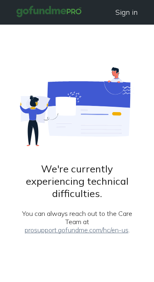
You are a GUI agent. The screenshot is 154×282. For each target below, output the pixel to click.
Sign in (126, 12)
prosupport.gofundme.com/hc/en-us (77, 230)
